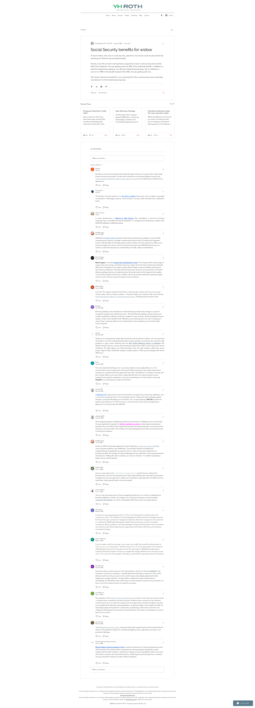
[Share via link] (106, 86)
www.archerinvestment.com (127, 695)
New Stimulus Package (125, 111)
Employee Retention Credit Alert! (94, 112)
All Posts (83, 30)
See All (172, 104)
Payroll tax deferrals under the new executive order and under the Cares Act (159, 112)
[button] (172, 30)
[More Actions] (163, 169)
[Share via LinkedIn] (101, 86)
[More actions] (163, 43)
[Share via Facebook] (92, 86)
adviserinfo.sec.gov (131, 699)
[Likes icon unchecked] (96, 185)
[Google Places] (162, 15)
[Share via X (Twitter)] (96, 86)
